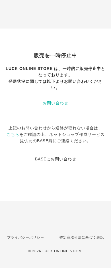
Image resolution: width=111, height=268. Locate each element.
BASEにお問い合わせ (55, 159)
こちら (13, 134)
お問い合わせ (55, 103)
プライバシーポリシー (25, 237)
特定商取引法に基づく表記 (81, 237)
